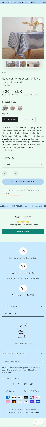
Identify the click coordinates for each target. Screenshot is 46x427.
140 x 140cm (27, 120)
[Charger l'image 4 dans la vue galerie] (23, 64)
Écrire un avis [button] (23, 231)
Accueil (5, 73)
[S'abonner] (42, 362)
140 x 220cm (10, 120)
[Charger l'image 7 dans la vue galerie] (36, 64)
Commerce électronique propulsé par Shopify (23, 412)
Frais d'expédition (18, 95)
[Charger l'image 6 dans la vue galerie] (30, 64)
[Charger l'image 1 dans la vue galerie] (9, 64)
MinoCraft (7, 85)
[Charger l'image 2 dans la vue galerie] (16, 64)
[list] (23, 272)
